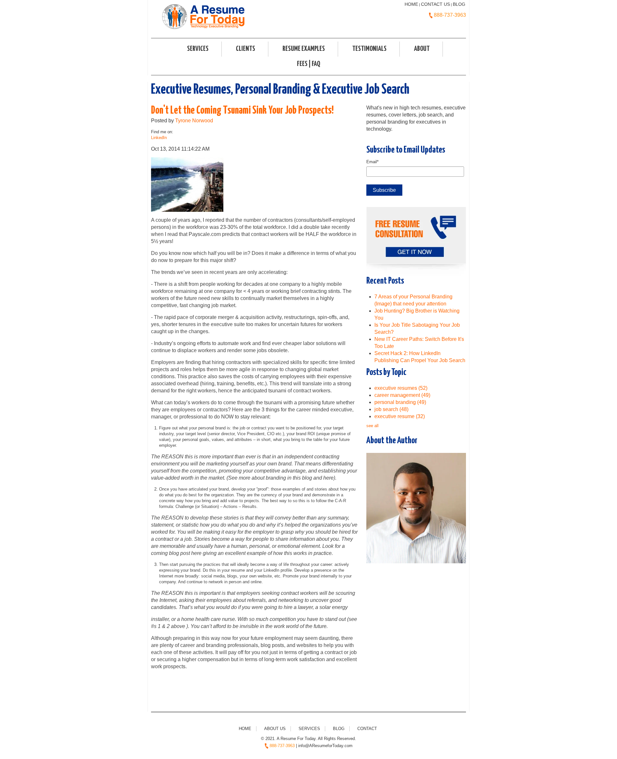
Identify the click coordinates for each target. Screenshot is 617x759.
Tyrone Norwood (194, 120)
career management (402, 395)
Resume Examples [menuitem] (303, 48)
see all (372, 425)
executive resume (399, 416)
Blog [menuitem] (338, 728)
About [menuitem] (422, 48)
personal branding (400, 402)
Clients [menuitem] (245, 48)
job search (391, 409)
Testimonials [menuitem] (369, 48)
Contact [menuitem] (367, 728)
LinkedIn (159, 137)
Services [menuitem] (198, 48)
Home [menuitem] (245, 728)
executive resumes (400, 388)
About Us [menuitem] (275, 728)
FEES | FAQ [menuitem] (308, 64)
